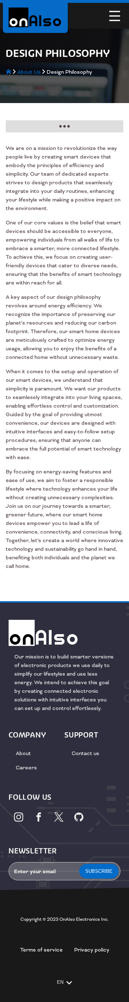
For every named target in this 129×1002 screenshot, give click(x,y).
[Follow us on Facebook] (38, 817)
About (23, 753)
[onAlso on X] (58, 817)
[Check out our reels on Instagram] (18, 817)
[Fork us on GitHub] (78, 817)
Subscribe (99, 871)
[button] (115, 15)
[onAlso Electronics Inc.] (35, 17)
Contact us (85, 753)
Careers (26, 767)
